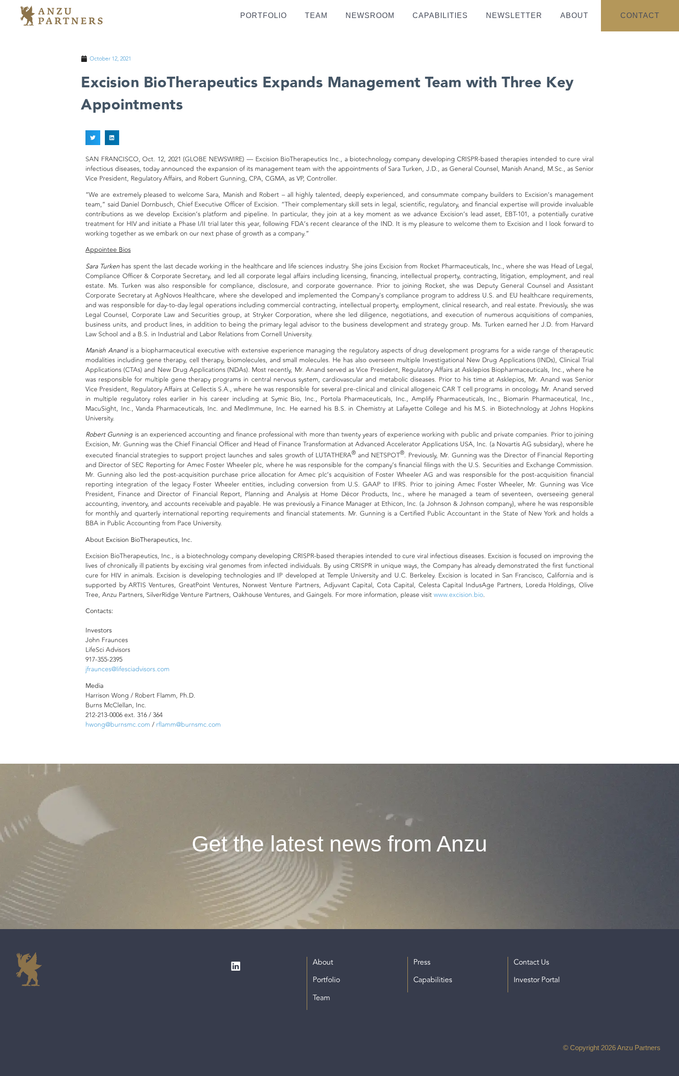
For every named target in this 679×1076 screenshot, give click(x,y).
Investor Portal (537, 979)
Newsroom (370, 15)
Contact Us (531, 962)
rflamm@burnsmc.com (188, 724)
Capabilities (440, 15)
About (574, 15)
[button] (92, 137)
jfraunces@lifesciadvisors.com (127, 669)
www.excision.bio (458, 595)
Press (421, 962)
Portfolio (263, 15)
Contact (640, 15)
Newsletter (514, 15)
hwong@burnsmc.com (117, 724)
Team (316, 15)
